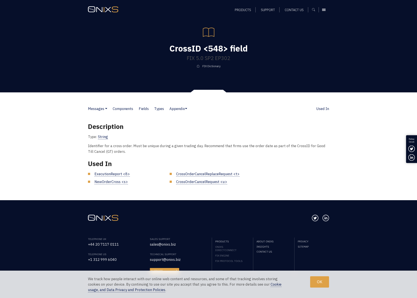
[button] (106, 108)
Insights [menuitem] (262, 246)
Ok (319, 281)
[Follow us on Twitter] (315, 218)
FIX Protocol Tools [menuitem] (229, 261)
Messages (96, 108)
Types (159, 108)
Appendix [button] (177, 108)
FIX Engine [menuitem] (222, 255)
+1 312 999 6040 (102, 259)
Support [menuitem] (268, 10)
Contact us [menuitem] (294, 10)
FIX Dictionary (211, 66)
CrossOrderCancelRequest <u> (201, 181)
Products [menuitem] (243, 10)
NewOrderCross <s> (111, 181)
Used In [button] (322, 108)
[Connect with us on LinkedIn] (326, 218)
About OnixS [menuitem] (265, 241)
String (103, 136)
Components (123, 108)
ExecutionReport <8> (112, 173)
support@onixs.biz (165, 259)
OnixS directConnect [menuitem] (226, 248)
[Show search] (315, 9)
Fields (144, 108)
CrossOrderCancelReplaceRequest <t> (208, 173)
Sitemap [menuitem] (303, 246)
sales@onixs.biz (163, 244)
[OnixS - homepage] (103, 9)
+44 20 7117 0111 (103, 244)
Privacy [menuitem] (303, 241)
